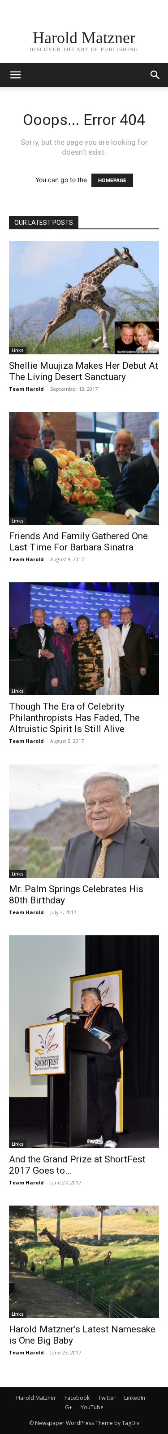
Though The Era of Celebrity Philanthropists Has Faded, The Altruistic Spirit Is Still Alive (74, 717)
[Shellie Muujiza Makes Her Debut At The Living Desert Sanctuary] (84, 297)
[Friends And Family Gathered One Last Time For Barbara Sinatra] (84, 468)
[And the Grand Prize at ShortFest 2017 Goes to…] (84, 1041)
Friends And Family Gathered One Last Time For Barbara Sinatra (78, 542)
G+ (68, 1407)
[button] (155, 75)
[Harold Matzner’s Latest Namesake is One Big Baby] (84, 1262)
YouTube (92, 1407)
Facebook (77, 1398)
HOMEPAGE (112, 180)
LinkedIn (134, 1398)
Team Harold (26, 388)
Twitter (107, 1398)
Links (18, 350)
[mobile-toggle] (15, 75)
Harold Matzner (36, 1398)
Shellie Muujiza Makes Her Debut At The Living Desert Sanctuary (83, 371)
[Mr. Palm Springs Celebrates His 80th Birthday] (84, 821)
